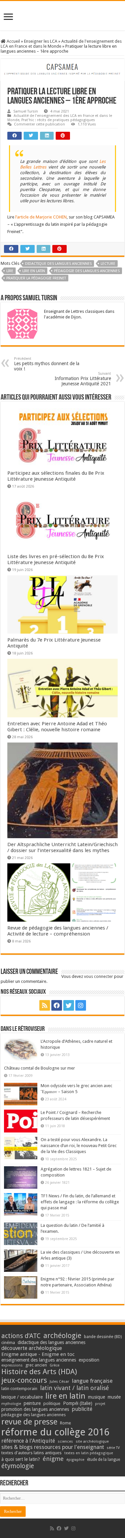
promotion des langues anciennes (35, 1409)
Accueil (13, 41)
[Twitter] (68, 1005)
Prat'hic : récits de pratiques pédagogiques (58, 120)
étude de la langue (103, 1459)
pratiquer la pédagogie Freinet (36, 278)
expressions (12, 1365)
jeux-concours (24, 1380)
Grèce (54, 1365)
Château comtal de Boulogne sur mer (39, 1068)
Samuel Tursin (25, 111)
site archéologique (92, 1441)
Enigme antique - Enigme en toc (38, 1354)
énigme (53, 1458)
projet (100, 1404)
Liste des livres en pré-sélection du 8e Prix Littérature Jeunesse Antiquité (55, 559)
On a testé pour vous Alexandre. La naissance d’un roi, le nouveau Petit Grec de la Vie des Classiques (79, 1145)
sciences (65, 1441)
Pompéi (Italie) (77, 1403)
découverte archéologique (31, 1348)
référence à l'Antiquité (28, 1441)
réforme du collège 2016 (55, 1432)
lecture (108, 264)
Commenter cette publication (39, 124)
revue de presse (29, 1421)
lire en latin (33, 271)
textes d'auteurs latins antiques (31, 1452)
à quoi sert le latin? (20, 1459)
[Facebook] (56, 1005)
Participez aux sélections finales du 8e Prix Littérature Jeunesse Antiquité (55, 476)
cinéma (8, 1342)
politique (51, 1403)
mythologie (11, 1404)
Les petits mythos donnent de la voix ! (46, 364)
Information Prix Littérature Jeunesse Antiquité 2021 (83, 378)
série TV (113, 1448)
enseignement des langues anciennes (38, 1360)
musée (114, 1397)
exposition (89, 1360)
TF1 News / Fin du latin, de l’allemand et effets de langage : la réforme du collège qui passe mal (80, 1201)
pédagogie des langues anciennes (87, 271)
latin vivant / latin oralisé (74, 1387)
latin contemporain (19, 1388)
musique (96, 1397)
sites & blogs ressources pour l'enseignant (52, 1447)
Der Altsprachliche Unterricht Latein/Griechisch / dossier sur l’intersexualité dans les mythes (62, 847)
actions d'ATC (21, 1336)
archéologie (62, 1335)
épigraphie (75, 1460)
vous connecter (98, 976)
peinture (32, 1403)
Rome (65, 1422)
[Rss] (44, 1005)
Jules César (59, 1381)
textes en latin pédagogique (88, 1453)
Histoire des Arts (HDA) (39, 1372)
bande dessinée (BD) (103, 1336)
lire (9, 271)
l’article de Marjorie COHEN (41, 217)
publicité (82, 1409)
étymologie (17, 1466)
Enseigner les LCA (40, 41)
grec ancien (36, 1365)
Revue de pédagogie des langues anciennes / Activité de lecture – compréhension (57, 931)
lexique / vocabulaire (22, 1397)
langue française (92, 1380)
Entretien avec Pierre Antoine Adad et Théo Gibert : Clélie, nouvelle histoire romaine (57, 727)
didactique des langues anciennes (58, 264)
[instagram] (80, 1005)
